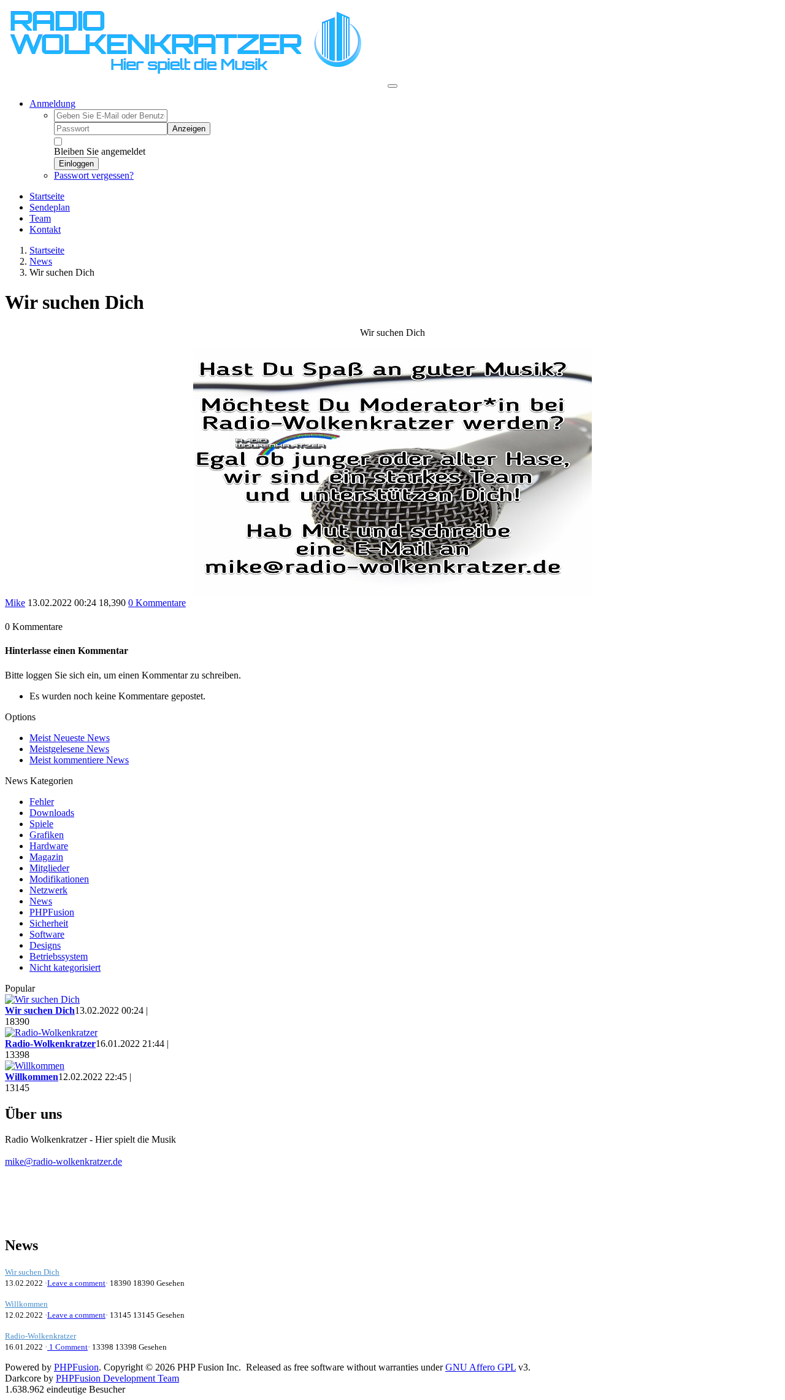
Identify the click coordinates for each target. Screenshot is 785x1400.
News (40, 261)
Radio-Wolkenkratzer (40, 1335)
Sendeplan (49, 207)
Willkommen (26, 1304)
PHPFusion (51, 912)
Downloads (51, 812)
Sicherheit (48, 923)
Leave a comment (76, 1283)
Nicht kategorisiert (65, 967)
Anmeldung (52, 103)
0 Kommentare (157, 602)
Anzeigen (188, 128)
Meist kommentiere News (79, 760)
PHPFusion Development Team (117, 1378)
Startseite (46, 196)
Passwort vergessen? (94, 175)
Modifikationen (59, 879)
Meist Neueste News (69, 738)
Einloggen (76, 163)
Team (40, 218)
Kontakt (45, 229)
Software (46, 934)
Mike (15, 602)
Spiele (41, 824)
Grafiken (46, 835)
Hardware (48, 846)
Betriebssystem (58, 956)
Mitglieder (49, 868)
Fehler (41, 801)
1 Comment (67, 1346)
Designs (45, 945)
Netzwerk (48, 890)
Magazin (46, 857)
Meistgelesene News (69, 749)
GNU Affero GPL (480, 1367)
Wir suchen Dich (32, 1272)
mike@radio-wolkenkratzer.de (63, 1161)
